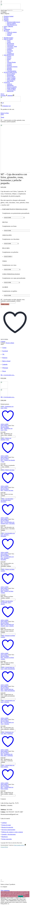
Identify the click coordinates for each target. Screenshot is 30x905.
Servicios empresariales (8, 829)
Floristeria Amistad (8, 16)
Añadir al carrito (5, 304)
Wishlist (9, 35)
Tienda (2, 117)
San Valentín (10, 81)
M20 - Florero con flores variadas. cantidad (7, 597)
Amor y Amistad (11, 78)
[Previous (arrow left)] (1, 881)
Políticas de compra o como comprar (12, 832)
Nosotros (6, 17)
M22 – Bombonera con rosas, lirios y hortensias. (7, 754)
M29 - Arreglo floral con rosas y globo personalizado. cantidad (8, 696)
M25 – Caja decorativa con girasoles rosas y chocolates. (8, 522)
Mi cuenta (6, 30)
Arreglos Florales (11, 62)
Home (2, 114)
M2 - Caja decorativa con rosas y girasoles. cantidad (7, 728)
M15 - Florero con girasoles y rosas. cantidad (8, 466)
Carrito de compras (12, 32)
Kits (8, 61)
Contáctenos (7, 29)
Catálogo (6, 20)
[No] (23, 896)
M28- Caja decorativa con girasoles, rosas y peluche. (7, 625)
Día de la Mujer (11, 74)
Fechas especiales (7, 839)
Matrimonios (10, 85)
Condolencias (10, 53)
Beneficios (5, 836)
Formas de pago (6, 825)
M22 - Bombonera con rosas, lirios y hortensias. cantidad (7, 761)
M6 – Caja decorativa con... (8, 375)
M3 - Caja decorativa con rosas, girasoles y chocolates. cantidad (7, 565)
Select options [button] (4, 425)
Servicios (6, 19)
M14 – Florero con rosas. (7, 490)
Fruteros (9, 56)
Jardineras (9, 84)
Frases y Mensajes (8, 26)
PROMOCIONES (8, 37)
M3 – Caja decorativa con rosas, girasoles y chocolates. (7, 558)
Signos (8, 40)
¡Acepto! (21, 896)
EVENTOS (7, 82)
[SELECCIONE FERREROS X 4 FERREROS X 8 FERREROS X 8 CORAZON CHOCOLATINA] (11, 243)
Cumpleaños (10, 48)
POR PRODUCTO (12, 25)
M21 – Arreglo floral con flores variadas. (7, 788)
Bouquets (9, 69)
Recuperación (10, 43)
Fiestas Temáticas (11, 88)
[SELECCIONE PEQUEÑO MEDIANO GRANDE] (8, 256)
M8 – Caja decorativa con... (8, 397)
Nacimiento (10, 50)
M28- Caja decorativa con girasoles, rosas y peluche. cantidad (7, 631)
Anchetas (9, 63)
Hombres (9, 65)
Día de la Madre (11, 76)
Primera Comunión (12, 86)
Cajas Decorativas (11, 71)
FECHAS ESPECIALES (13, 22)
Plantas (9, 59)
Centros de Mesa (11, 89)
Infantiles (9, 68)
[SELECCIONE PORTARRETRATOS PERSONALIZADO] (14, 217)
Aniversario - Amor (12, 46)
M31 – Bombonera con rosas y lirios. (6, 429)
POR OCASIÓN (11, 23)
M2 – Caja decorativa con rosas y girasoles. (7, 723)
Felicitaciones (10, 45)
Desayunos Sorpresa (12, 66)
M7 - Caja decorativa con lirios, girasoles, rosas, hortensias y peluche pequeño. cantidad (13, 300)
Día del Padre (10, 75)
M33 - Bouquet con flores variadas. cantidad (7, 663)
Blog (5, 28)
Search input (4, 10)
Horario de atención (7, 827)
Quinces (9, 52)
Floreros (9, 58)
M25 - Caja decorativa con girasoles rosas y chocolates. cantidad (8, 529)
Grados (9, 42)
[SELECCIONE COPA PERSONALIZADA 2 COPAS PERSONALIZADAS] (12, 282)
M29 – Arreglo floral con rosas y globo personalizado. (8, 690)
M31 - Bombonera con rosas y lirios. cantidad (6, 434)
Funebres (9, 49)
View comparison (5, 890)
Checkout (9, 33)
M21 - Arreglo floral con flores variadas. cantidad (7, 793)
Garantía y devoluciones (9, 834)
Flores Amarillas (11, 79)
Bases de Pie (10, 91)
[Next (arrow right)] (3, 881)
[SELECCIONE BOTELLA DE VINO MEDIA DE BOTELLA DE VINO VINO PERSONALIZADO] (12, 269)
